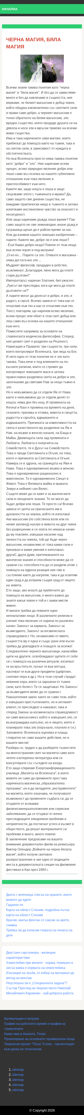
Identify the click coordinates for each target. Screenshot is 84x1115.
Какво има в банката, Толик (24, 1034)
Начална (10, 9)
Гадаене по (14, 905)
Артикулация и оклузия (21, 1018)
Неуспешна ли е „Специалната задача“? (36, 983)
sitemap (18, 1069)
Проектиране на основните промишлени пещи (39, 1039)
